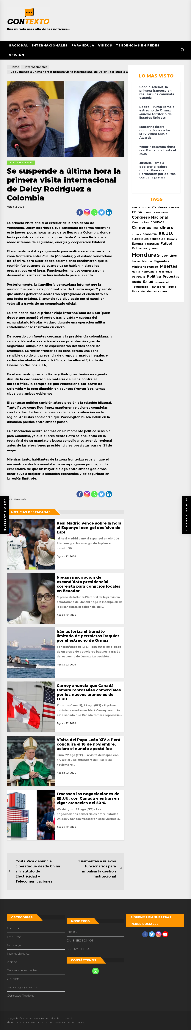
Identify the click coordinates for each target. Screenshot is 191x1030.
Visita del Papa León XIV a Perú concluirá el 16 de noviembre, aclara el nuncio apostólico (88, 744)
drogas (136, 234)
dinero (166, 227)
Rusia (136, 282)
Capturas (159, 207)
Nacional (18, 45)
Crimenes (141, 227)
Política (154, 276)
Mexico (147, 261)
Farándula (83, 45)
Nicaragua (165, 271)
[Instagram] (87, 212)
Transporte (157, 286)
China (137, 212)
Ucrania (138, 291)
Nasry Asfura (149, 271)
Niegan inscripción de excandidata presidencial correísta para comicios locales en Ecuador (88, 584)
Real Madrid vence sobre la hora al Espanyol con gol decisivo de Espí (89, 527)
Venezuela (20, 499)
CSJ (155, 228)
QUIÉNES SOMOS (80, 940)
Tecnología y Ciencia (22, 987)
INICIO (72, 932)
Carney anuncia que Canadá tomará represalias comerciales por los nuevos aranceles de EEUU (89, 692)
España (172, 238)
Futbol (166, 243)
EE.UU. (166, 233)
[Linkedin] (109, 212)
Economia (150, 234)
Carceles (174, 207)
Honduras (146, 254)
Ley (165, 255)
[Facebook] (79, 212)
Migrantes (161, 261)
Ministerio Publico (145, 266)
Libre (173, 255)
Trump (171, 286)
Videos (105, 45)
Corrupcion (140, 222)
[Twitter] (101, 212)
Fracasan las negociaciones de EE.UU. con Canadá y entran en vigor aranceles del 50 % (88, 798)
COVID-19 (157, 222)
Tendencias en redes (138, 45)
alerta (136, 207)
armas (146, 207)
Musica (136, 272)
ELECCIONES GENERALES (148, 239)
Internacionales (50, 45)
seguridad (162, 282)
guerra (153, 248)
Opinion (13, 979)
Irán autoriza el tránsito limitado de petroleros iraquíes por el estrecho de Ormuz (88, 636)
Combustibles (160, 212)
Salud (148, 281)
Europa (137, 243)
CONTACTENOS (78, 949)
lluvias (136, 261)
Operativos (138, 277)
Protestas (171, 276)
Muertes (168, 266)
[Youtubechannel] (165, 934)
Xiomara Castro (157, 291)
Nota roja (14, 945)
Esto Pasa (14, 937)
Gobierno (139, 248)
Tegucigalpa (140, 286)
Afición (16, 55)
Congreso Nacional (150, 217)
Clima (147, 212)
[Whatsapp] (94, 212)
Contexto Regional (21, 995)
